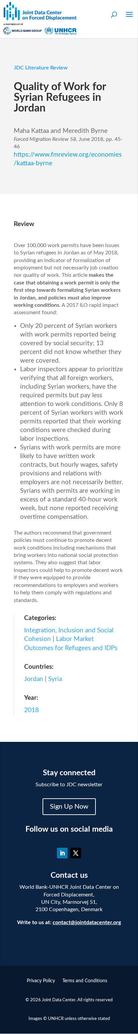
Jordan (33, 679)
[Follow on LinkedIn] (62, 853)
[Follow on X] (75, 853)
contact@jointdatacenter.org (87, 922)
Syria (55, 679)
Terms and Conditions (84, 981)
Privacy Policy (41, 981)
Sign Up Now (69, 806)
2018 (31, 710)
